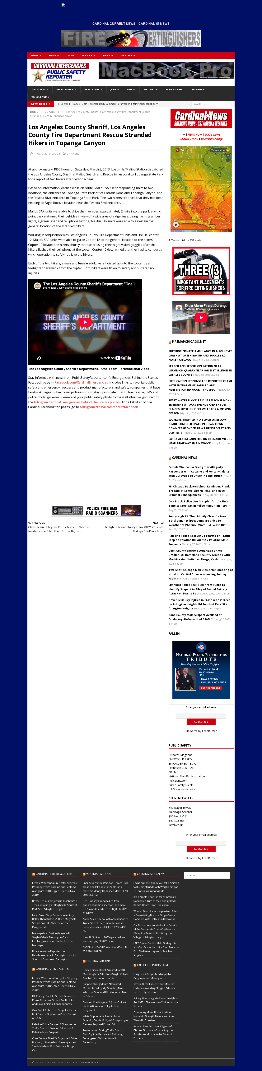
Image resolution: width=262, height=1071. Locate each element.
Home (34, 55)
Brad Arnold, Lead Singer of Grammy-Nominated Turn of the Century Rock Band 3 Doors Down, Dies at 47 (155, 901)
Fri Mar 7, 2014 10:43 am (47, 153)
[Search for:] (210, 103)
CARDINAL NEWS (184, 457)
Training (196, 89)
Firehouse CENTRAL (181, 768)
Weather (126, 55)
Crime (70, 55)
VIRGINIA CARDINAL (99, 874)
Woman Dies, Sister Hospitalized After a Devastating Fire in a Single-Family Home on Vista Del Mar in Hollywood (155, 915)
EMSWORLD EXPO (180, 759)
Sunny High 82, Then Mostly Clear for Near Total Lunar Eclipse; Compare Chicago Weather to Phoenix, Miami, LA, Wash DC (198, 521)
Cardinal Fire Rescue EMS (54, 874)
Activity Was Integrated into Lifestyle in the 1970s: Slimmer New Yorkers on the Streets (156, 1002)
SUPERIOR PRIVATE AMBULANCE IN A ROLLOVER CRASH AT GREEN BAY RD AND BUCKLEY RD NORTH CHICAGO (200, 355)
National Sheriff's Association (187, 776)
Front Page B (64, 89)
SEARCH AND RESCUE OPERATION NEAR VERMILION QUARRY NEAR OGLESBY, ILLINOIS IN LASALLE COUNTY (200, 370)
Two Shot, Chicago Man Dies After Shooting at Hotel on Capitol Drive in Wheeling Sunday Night (201, 574)
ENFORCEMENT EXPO (182, 763)
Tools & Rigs (174, 89)
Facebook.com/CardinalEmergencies (81, 382)
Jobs (113, 89)
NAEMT (173, 772)
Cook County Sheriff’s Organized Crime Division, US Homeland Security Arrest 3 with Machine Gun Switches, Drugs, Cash (199, 555)
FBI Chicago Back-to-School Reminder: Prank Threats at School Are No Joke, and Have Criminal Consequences (199, 491)
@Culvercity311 (178, 816)
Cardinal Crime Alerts (52, 969)
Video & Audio (40, 97)
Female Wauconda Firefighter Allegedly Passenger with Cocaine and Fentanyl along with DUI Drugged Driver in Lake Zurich (199, 471)
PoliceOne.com (178, 780)
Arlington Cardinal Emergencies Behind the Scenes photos (77, 402)
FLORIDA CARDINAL (99, 961)
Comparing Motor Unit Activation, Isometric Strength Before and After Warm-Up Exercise (154, 1016)
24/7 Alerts (38, 89)
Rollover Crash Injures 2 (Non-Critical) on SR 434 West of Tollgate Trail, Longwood (104, 1006)
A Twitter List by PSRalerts (185, 240)
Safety (131, 89)
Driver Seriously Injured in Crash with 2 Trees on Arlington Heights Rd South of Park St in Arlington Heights (199, 604)
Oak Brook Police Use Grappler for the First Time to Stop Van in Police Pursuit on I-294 (54, 1014)
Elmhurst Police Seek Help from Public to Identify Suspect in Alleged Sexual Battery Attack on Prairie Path (198, 589)
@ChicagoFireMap (180, 807)
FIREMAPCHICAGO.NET (189, 341)
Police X (87, 55)
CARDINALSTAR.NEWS (151, 874)
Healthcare (92, 89)
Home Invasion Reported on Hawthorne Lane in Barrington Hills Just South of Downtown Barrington (54, 955)
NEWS (52, 55)
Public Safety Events (181, 785)
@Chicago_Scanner (180, 812)
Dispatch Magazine (180, 755)
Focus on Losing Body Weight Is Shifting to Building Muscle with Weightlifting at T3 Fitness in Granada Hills (156, 887)
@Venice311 (176, 825)
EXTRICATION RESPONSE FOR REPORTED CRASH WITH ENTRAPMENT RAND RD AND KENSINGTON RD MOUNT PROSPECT (200, 385)
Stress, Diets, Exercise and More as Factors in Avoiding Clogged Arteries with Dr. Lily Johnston (154, 988)
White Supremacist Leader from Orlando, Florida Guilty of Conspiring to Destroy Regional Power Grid (105, 1020)
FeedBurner (209, 731)
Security (149, 89)
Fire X (106, 55)
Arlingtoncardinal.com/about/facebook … (110, 407)
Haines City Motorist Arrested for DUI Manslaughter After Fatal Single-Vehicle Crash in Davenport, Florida (106, 974)
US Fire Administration (182, 789)
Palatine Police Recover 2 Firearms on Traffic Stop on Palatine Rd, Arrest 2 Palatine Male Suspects (199, 540)
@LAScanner (176, 820)
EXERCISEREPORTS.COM (152, 965)
